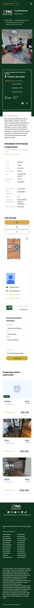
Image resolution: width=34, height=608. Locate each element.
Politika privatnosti (10, 515)
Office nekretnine (7, 540)
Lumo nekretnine (21, 557)
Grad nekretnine (7, 534)
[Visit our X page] (19, 512)
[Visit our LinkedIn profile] (22, 512)
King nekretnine (6, 551)
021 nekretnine (6, 536)
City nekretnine (21, 534)
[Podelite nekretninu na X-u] (27, 103)
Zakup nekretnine (21, 555)
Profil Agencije (24, 309)
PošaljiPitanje (17, 358)
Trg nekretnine (20, 551)
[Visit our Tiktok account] (25, 512)
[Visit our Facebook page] (8, 512)
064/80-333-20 (18, 14)
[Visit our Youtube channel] (15, 512)
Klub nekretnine (6, 542)
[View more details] (17, 222)
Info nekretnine (21, 536)
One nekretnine (21, 553)
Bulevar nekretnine (22, 538)
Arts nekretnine (6, 553)
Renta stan (5, 555)
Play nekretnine (6, 549)
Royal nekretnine (7, 538)
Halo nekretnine (21, 540)
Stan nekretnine (6, 547)
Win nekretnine (21, 544)
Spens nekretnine (7, 544)
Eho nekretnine (21, 542)
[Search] (17, 4)
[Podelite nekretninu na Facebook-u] (23, 103)
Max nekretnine (21, 549)
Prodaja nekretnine (7, 557)
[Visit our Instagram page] (12, 512)
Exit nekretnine (21, 547)
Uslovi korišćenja (24, 515)
